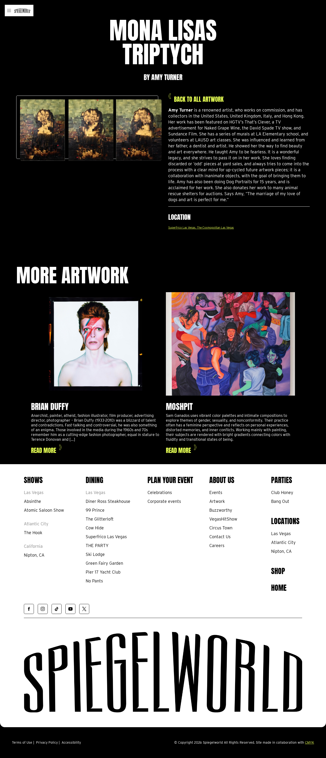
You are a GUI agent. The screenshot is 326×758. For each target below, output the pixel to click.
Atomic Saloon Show (44, 510)
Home (278, 587)
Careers (216, 545)
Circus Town (220, 527)
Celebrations (159, 492)
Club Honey (282, 492)
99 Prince (95, 510)
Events (215, 492)
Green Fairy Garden (104, 563)
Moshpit (179, 405)
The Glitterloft (100, 518)
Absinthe (32, 501)
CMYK (309, 742)
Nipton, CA (34, 555)
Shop (278, 570)
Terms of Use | (23, 742)
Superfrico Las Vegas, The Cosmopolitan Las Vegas (201, 227)
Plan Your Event (170, 479)
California (33, 546)
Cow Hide (95, 527)
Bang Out (280, 501)
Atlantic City (36, 523)
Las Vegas (33, 492)
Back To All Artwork (199, 98)
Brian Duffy (49, 405)
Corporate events (164, 501)
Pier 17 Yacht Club (103, 572)
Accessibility (71, 742)
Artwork (217, 501)
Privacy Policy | (48, 742)
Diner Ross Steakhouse (108, 501)
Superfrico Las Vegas (106, 536)
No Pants (94, 580)
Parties (281, 479)
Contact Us (220, 536)
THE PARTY (97, 545)
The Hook (33, 532)
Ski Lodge (95, 554)
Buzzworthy (220, 510)
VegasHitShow (223, 518)
